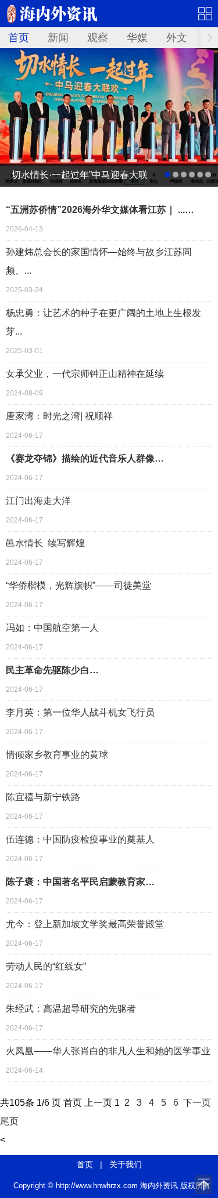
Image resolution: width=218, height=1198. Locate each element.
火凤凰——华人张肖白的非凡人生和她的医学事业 (108, 1051)
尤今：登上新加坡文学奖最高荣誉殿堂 (85, 924)
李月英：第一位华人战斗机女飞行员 (80, 712)
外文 (176, 37)
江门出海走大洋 (38, 501)
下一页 (197, 1103)
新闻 (58, 37)
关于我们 (125, 1164)
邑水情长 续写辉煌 (45, 543)
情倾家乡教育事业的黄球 (57, 755)
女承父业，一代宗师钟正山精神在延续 (85, 374)
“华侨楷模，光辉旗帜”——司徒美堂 (78, 585)
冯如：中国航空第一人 (52, 628)
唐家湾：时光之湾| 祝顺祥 (59, 416)
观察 (97, 37)
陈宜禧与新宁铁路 (43, 797)
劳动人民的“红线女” (46, 966)
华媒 (137, 37)
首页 (18, 37)
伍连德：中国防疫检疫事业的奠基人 (80, 839)
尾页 (9, 1121)
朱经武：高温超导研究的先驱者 (71, 1009)
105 (17, 1103)
